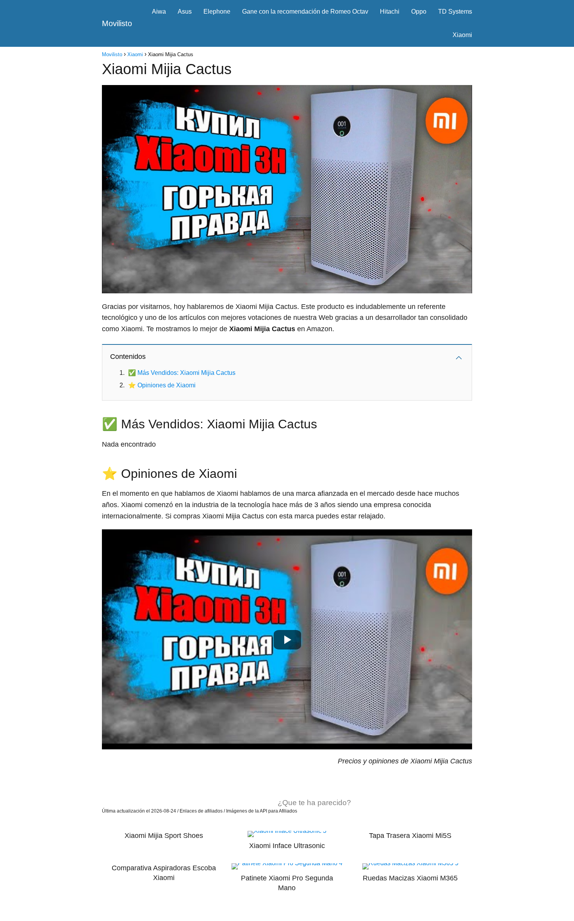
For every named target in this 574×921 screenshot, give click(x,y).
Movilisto (117, 23)
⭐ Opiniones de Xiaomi (162, 385)
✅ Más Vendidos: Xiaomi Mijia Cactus (181, 372)
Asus (185, 11)
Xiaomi (462, 35)
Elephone (216, 11)
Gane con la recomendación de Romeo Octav (305, 11)
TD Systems (455, 11)
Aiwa (159, 11)
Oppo (418, 11)
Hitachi (389, 11)
